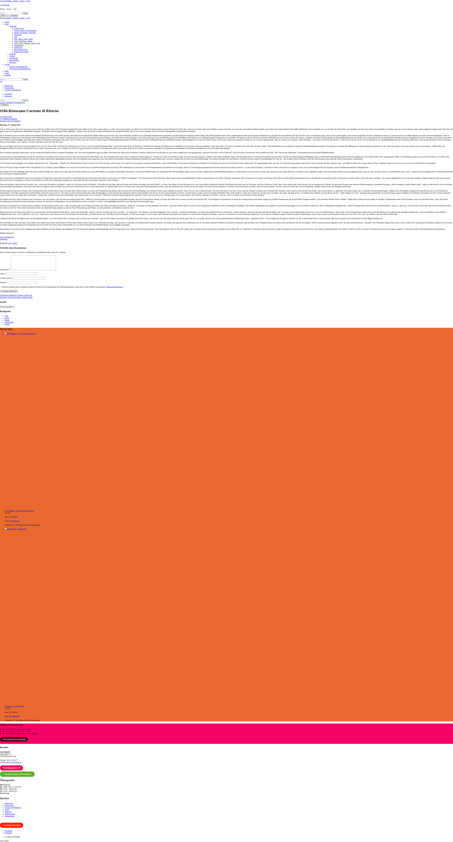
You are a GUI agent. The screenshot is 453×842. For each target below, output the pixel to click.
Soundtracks (18, 45)
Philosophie (9, 322)
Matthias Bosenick (10, 119)
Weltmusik (18, 48)
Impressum (9, 86)
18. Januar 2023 (6, 117)
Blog (6, 71)
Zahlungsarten (10, 814)
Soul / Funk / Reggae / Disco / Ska (27, 43)
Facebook (8, 94)
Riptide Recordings (21, 52)
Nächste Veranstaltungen (18, 67)
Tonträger (13, 26)
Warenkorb (19, 103)
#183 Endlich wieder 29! (16, 295)
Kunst (7, 318)
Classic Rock (19, 28)
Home (7, 22)
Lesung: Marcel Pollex (17, 729)
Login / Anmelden (7, 103)
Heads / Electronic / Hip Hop (25, 33)
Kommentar (5, 270)
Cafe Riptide (4, 5)
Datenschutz (9, 88)
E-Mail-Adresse (6, 278)
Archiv (7, 65)
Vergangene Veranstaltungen (20, 69)
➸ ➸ (17, 774)
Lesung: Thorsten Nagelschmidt (20, 734)
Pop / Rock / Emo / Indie (23, 39)
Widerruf (8, 812)
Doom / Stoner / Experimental (25, 31)
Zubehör (12, 54)
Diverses (12, 62)
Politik (14, 243)
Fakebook (3, 239)
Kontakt (8, 75)
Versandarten (9, 816)
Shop (7, 24)
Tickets (12, 56)
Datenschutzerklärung (114, 287)
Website (3, 282)
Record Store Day (21, 50)
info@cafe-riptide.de (13, 762)
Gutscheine (13, 58)
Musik (7, 320)
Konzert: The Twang (16, 732)
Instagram (8, 96)
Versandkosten (14, 521)
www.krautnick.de (7, 237)
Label (7, 73)
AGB (7, 810)
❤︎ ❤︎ (11, 768)
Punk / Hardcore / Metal (23, 41)
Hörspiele (17, 35)
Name (3, 274)
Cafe (9, 243)
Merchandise (14, 60)
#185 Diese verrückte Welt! (16, 297)
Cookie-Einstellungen (13, 90)
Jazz (15, 37)
